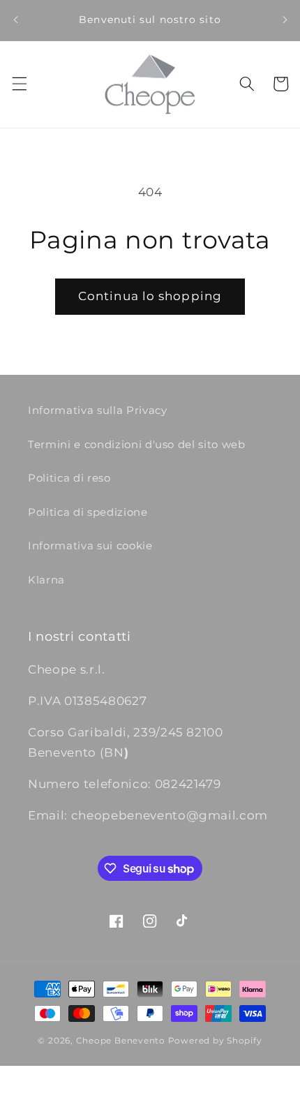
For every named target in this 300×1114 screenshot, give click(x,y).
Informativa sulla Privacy (97, 410)
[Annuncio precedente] (15, 20)
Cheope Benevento (120, 1040)
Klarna (46, 579)
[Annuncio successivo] (284, 20)
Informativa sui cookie (90, 545)
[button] (19, 84)
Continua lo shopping (150, 296)
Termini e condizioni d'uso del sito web (137, 444)
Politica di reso (69, 477)
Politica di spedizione (88, 512)
